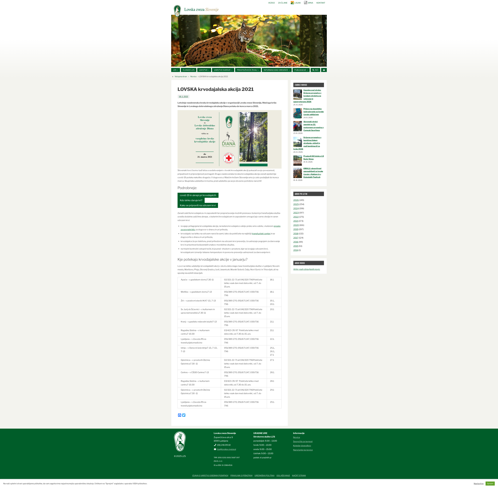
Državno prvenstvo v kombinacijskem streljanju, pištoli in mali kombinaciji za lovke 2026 (307, 143)
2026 (296, 200)
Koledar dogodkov (302, 445)
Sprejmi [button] (490, 483)
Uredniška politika (264, 475)
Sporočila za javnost (303, 441)
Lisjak (298, 3)
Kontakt (320, 3)
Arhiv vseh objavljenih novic (306, 269)
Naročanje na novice (303, 450)
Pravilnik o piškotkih (241, 475)
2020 (296, 225)
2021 (295, 221)
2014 (295, 250)
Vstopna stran (181, 76)
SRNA (310, 3)
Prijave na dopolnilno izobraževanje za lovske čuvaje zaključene (313, 112)
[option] (249, 41)
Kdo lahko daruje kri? (191, 200)
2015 (295, 246)
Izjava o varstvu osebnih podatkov (210, 475)
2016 (295, 242)
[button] (241, 63)
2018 (295, 233)
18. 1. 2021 (183, 96)
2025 (296, 204)
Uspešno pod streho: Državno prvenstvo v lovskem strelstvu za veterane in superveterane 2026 (307, 96)
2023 (296, 213)
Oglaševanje (283, 475)
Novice (193, 76)
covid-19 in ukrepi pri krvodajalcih (198, 195)
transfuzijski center (261, 233)
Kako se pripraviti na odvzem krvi (198, 205)
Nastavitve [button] (479, 483)
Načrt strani (299, 475)
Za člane (282, 3)
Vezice (271, 3)
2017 (295, 238)
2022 (296, 217)
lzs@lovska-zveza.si (226, 449)
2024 (296, 208)
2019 (295, 229)
